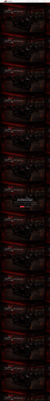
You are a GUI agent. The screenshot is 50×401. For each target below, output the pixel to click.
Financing (32, 1)
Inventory (29, 1)
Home (26, 1)
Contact (37, 1)
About (35, 1)
